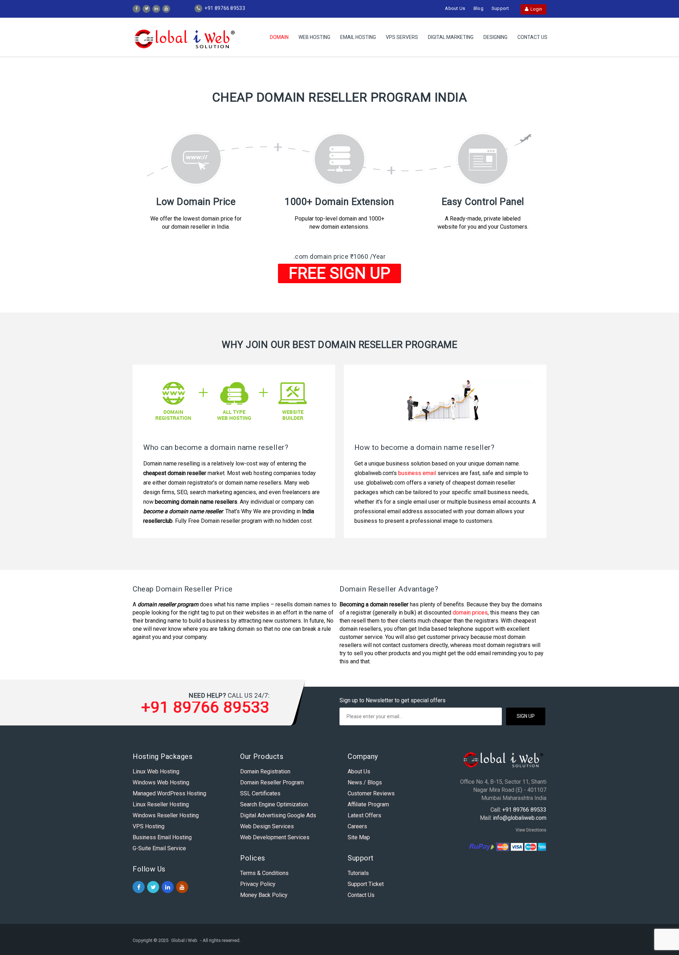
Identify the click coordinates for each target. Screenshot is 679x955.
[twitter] (147, 8)
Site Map (359, 837)
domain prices (470, 612)
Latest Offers (364, 815)
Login (535, 9)
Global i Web (184, 940)
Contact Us (532, 37)
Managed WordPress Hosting (169, 793)
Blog (478, 8)
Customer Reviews (371, 793)
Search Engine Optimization (274, 804)
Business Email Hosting (162, 837)
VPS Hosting (148, 826)
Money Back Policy (264, 895)
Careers (357, 826)
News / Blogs (365, 782)
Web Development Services (274, 837)
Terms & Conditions (264, 873)
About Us (455, 8)
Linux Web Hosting (156, 771)
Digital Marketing (451, 37)
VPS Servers (402, 37)
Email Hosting (358, 37)
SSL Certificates (260, 793)
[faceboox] (136, 8)
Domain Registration (265, 771)
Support (500, 8)
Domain (279, 37)
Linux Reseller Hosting (161, 804)
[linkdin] (156, 8)
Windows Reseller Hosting (166, 815)
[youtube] (166, 8)
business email (417, 473)
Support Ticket (366, 884)
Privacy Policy (257, 884)
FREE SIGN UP (339, 273)
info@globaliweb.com (519, 817)
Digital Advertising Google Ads (278, 815)
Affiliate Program (368, 804)
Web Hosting (314, 37)
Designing (495, 37)
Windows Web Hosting (161, 782)
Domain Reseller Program (272, 782)
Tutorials (358, 873)
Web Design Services (267, 826)
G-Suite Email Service (159, 848)
